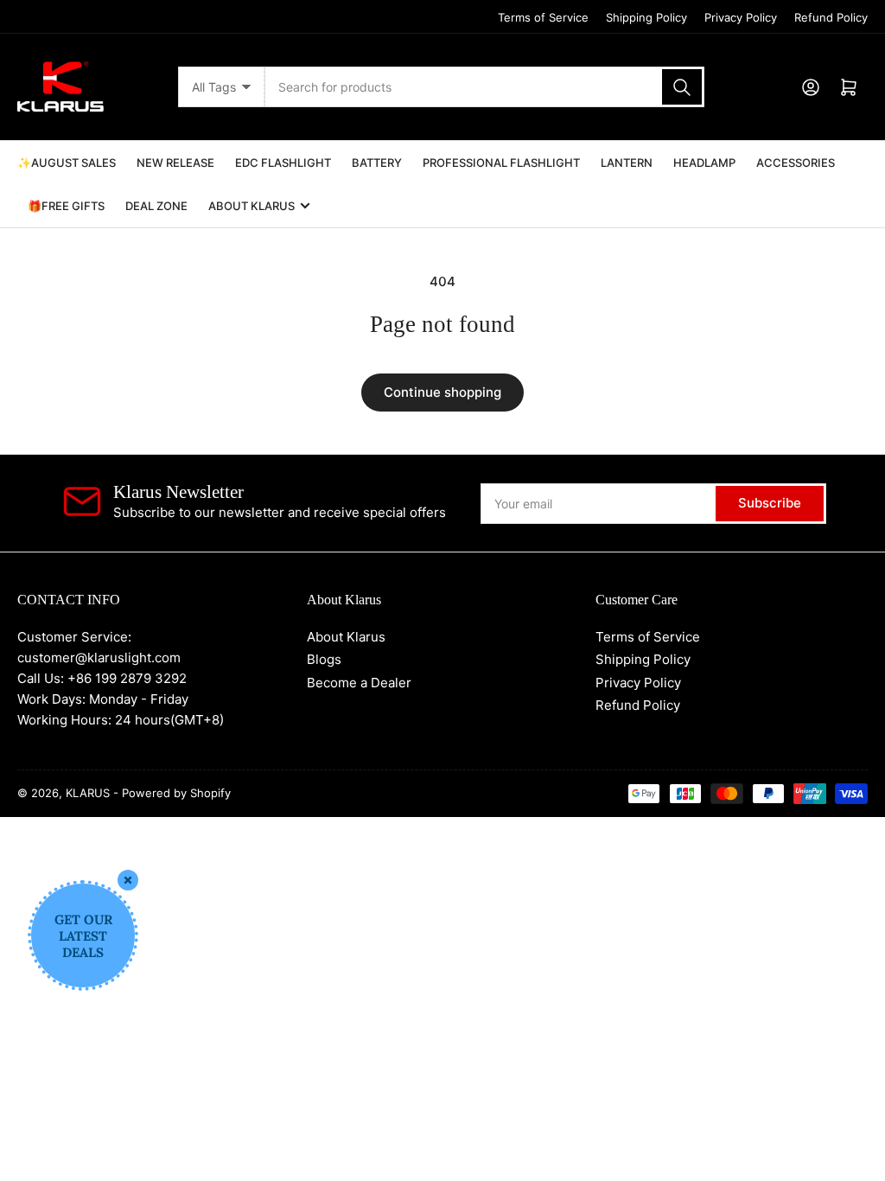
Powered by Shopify (176, 793)
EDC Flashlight (283, 162)
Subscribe (769, 503)
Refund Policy (831, 17)
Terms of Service (543, 17)
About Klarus (251, 206)
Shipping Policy (646, 17)
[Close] (128, 880)
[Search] (682, 87)
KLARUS (88, 793)
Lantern (627, 162)
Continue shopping (442, 392)
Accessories (795, 162)
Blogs (324, 659)
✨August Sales (66, 162)
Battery (377, 162)
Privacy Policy (740, 17)
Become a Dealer (359, 682)
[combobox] (484, 87)
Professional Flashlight (501, 162)
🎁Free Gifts (66, 206)
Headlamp (704, 162)
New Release (175, 162)
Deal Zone (156, 206)
